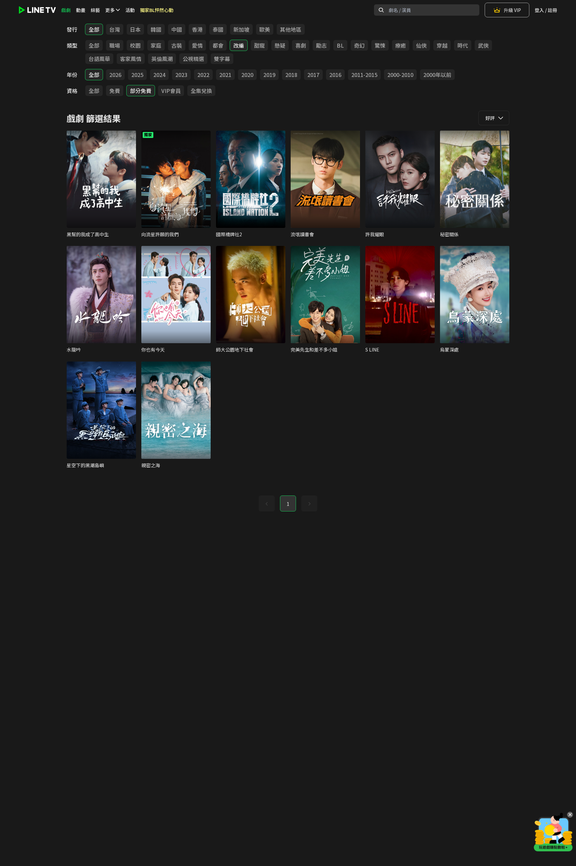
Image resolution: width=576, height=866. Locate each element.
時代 (462, 45)
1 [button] (288, 503)
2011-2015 (364, 75)
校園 (135, 45)
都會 (218, 45)
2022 (203, 75)
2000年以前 (437, 75)
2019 (269, 75)
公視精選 (193, 59)
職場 (114, 45)
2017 (313, 75)
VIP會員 (171, 91)
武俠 (483, 45)
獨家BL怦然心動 (156, 10)
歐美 (264, 29)
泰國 (218, 29)
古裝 (176, 45)
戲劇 (66, 10)
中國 (176, 29)
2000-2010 (400, 75)
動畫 (80, 10)
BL (340, 45)
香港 (197, 29)
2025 (137, 75)
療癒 (400, 45)
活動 (130, 10)
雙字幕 (222, 59)
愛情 (197, 45)
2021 (225, 75)
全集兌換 (201, 91)
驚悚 (380, 45)
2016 (335, 75)
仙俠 (421, 45)
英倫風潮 (162, 59)
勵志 (321, 45)
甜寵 (259, 45)
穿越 (442, 45)
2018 (291, 75)
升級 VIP (512, 10)
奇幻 (359, 45)
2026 (115, 75)
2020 (247, 75)
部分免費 (140, 91)
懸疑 (280, 45)
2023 (181, 75)
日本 (135, 29)
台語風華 (99, 59)
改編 (238, 45)
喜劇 (300, 45)
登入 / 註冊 (546, 10)
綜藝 (95, 10)
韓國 (156, 29)
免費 (114, 91)
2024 (159, 75)
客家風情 (130, 59)
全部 (94, 29)
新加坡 (241, 29)
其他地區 (290, 29)
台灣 (114, 29)
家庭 (156, 45)
